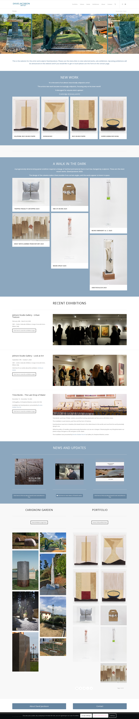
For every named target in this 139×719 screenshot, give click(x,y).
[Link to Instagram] (122, 4)
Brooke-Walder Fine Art (79, 434)
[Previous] (1, 34)
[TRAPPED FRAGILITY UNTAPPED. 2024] (87, 616)
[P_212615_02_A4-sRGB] (114, 587)
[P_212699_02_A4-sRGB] (87, 587)
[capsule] (26, 541)
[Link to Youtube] (125, 4)
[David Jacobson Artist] (21, 4)
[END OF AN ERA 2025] (114, 616)
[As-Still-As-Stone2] (29, 472)
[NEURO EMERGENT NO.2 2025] (114, 645)
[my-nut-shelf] (54, 647)
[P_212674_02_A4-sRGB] (87, 551)
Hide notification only (100, 715)
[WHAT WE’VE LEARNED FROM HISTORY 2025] (114, 673)
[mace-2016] (54, 617)
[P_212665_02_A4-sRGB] (114, 551)
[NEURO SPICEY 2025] (87, 645)
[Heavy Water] (26, 652)
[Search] (115, 4)
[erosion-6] (54, 575)
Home (14, 11)
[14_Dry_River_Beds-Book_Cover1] (110, 472)
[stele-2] (26, 611)
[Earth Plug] (26, 570)
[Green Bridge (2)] (54, 543)
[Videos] (69, 472)
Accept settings (86, 715)
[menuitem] (75, 4)
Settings (112, 715)
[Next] (137, 34)
